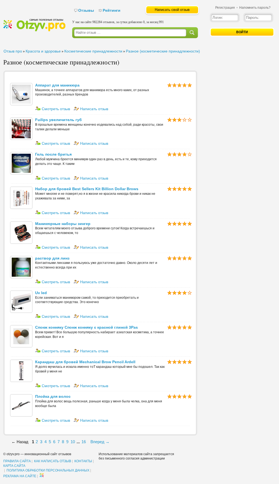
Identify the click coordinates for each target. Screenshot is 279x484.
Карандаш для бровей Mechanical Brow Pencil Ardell (85, 362)
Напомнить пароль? (255, 8)
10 (73, 441)
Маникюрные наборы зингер (62, 223)
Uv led (41, 293)
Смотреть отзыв (55, 109)
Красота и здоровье (43, 51)
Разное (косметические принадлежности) (163, 51)
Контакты (83, 461)
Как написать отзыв (52, 461)
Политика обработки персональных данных (48, 470)
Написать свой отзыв (172, 10)
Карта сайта (14, 466)
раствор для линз (52, 258)
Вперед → (100, 441)
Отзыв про (13, 51)
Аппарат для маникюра (57, 85)
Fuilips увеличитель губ (58, 120)
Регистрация (225, 8)
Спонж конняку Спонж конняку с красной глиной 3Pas (86, 327)
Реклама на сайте (19, 476)
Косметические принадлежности (93, 51)
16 (83, 441)
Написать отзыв (93, 109)
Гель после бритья (53, 154)
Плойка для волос (53, 396)
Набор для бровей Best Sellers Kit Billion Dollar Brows (86, 189)
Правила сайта (17, 461)
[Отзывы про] (34, 30)
